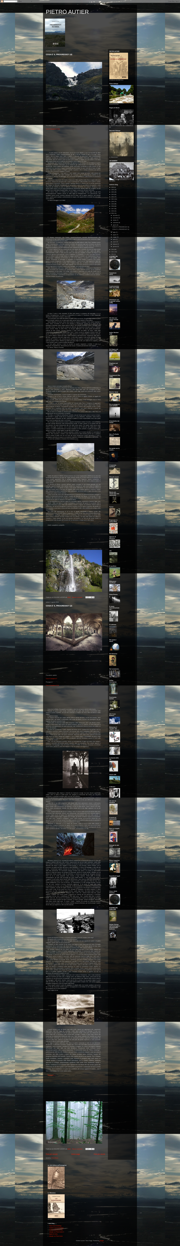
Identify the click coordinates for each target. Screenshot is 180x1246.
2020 (112, 201)
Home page (75, 1154)
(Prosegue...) (51, 1075)
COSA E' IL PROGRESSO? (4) (59, 54)
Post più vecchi (99, 1154)
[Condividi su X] (90, 597)
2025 (112, 189)
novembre (115, 218)
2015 (112, 213)
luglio (114, 232)
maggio (115, 237)
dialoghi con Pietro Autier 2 (56, 1232)
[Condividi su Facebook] (92, 597)
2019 (112, 204)
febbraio (115, 244)
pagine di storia (53, 1234)
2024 (112, 192)
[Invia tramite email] (86, 597)
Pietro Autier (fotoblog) (55, 1225)
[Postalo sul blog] (88, 597)
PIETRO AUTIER (67, 12)
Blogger (102, 1240)
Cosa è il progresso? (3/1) (53, 129)
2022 (112, 196)
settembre (116, 222)
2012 (112, 254)
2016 (112, 211)
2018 (112, 206)
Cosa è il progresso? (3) (52, 685)
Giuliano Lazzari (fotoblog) (56, 1228)
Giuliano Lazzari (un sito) (56, 1230)
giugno (115, 234)
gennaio (115, 246)
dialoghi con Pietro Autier (56, 1236)
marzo (115, 242)
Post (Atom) (55, 1158)
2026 (112, 187)
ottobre (115, 220)
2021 (112, 199)
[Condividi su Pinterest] (93, 597)
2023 (112, 194)
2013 (112, 252)
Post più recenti (51, 1154)
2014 (112, 249)
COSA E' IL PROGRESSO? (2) (59, 606)
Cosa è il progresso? (51, 678)
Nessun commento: (77, 597)
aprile (114, 239)
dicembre (115, 215)
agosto (115, 225)
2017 (112, 208)
